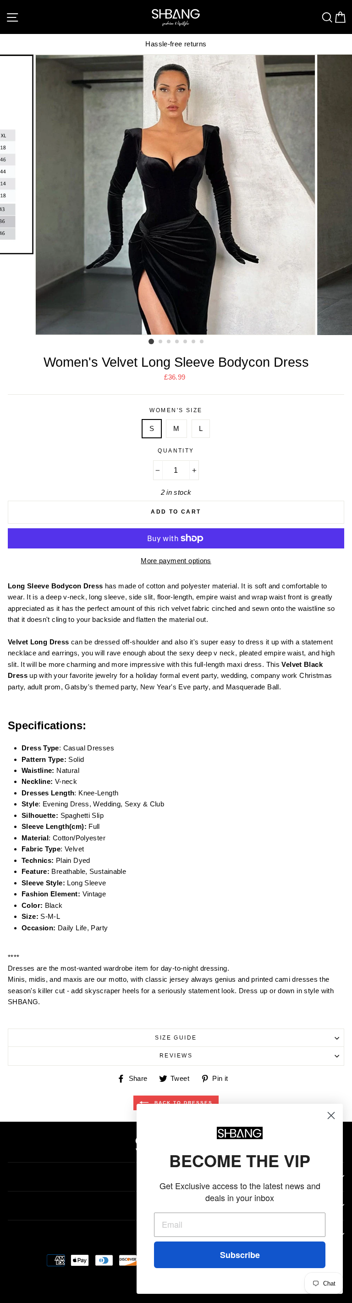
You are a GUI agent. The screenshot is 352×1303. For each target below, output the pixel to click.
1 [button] (151, 341)
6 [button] (194, 342)
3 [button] (169, 342)
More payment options (176, 561)
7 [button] (202, 342)
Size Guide (176, 1038)
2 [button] (161, 342)
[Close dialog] (331, 1115)
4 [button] (177, 342)
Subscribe (240, 1255)
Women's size (175, 410)
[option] (176, 195)
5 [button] (185, 342)
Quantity (176, 450)
